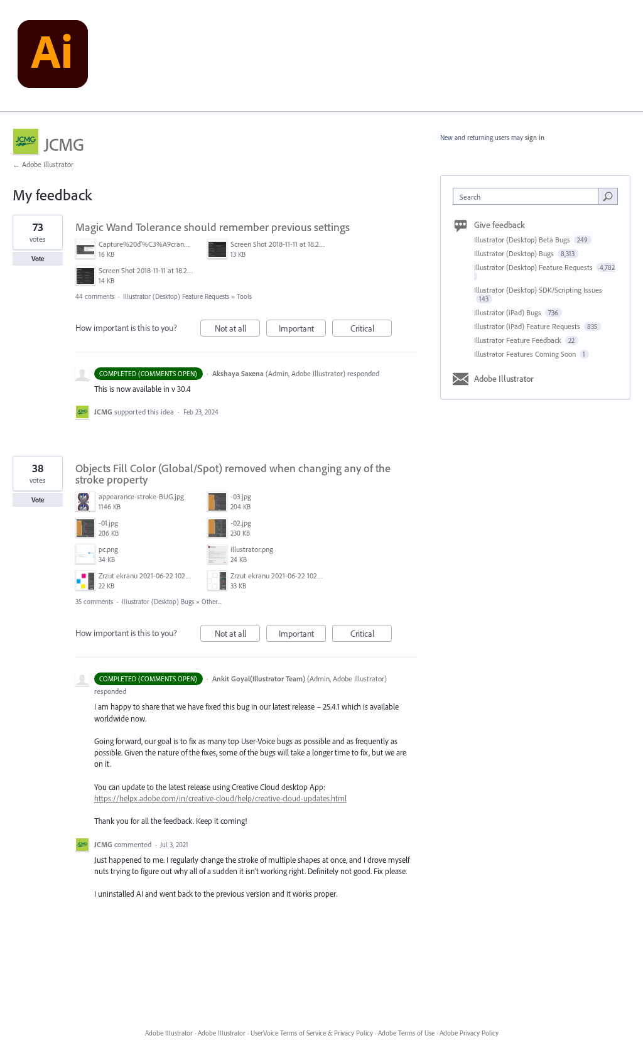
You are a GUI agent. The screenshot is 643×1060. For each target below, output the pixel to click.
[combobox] (528, 196)
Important (302, 330)
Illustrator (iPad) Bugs (508, 312)
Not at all (237, 330)
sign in (534, 137)
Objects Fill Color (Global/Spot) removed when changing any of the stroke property (233, 474)
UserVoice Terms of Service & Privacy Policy (312, 1033)
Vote (38, 258)
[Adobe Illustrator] (53, 56)
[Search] (608, 196)
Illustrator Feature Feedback (518, 340)
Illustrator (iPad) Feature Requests (528, 326)
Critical (371, 330)
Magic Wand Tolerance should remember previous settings (212, 227)
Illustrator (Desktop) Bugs (158, 601)
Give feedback (499, 224)
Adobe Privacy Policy (469, 1033)
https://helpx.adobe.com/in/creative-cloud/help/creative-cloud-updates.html (220, 798)
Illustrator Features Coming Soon (526, 354)
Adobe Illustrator (504, 378)
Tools (244, 296)
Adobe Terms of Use (406, 1033)
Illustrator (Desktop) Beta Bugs (523, 239)
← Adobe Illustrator (43, 164)
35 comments (94, 601)
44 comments (94, 296)
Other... (212, 601)
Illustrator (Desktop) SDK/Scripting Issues (538, 290)
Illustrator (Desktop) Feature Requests (176, 296)
